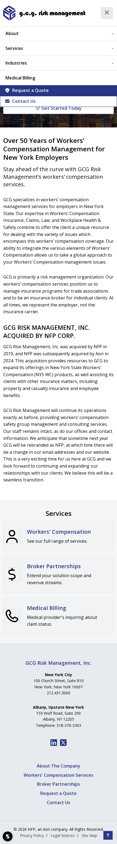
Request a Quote (30, 90)
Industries (16, 63)
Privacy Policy (32, 835)
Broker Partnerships (58, 784)
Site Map (89, 835)
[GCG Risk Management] (44, 13)
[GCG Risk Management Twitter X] (63, 742)
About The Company (58, 766)
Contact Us (24, 101)
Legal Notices (63, 835)
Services (14, 48)
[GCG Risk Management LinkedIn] (54, 742)
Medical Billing (20, 78)
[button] (108, 835)
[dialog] (8, 836)
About (12, 33)
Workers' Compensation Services (58, 775)
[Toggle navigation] (107, 12)
